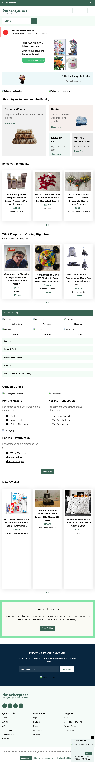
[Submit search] (34, 21)
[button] (46, 225)
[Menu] (90, 10)
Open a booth (54, 619)
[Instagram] (21, 705)
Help (89, 3)
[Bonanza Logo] (15, 11)
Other (16, 291)
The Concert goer (15, 461)
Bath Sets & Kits (16, 212)
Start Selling (47, 628)
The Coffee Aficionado (17, 424)
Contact (5, 739)
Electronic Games (47, 289)
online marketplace (28, 616)
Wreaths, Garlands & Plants (78, 212)
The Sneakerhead (61, 420)
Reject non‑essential (43, 758)
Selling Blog (7, 730)
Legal (35, 718)
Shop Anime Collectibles (35, 60)
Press (35, 726)
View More (47, 471)
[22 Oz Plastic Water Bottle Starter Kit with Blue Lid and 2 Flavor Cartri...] (16, 539)
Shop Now (10, 123)
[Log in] (82, 10)
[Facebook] (4, 705)
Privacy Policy (70, 726)
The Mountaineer (14, 457)
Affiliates (5, 722)
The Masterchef (14, 420)
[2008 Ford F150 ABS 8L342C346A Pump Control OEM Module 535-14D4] (47, 539)
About (4, 718)
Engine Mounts (78, 292)
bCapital (36, 734)
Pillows (78, 533)
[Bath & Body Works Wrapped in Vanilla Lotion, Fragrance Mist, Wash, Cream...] (16, 195)
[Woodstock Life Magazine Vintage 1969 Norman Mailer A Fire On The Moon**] (16, 271)
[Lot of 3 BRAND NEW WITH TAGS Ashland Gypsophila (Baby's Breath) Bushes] (78, 195)
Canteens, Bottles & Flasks (16, 533)
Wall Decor (47, 208)
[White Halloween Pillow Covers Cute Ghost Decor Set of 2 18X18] (78, 539)
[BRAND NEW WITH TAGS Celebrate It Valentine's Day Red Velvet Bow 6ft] (47, 195)
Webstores (37, 730)
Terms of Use (69, 730)
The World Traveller (16, 453)
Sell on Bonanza (9, 3)
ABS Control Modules (47, 528)
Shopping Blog (8, 734)
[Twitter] (10, 705)
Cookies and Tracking (73, 722)
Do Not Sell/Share (65, 758)
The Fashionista (60, 424)
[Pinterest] (15, 705)
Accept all (25, 758)
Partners (36, 722)
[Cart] (75, 10)
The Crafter (12, 416)
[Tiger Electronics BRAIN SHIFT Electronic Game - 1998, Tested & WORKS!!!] (47, 271)
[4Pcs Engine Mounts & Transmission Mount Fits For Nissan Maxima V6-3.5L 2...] (78, 271)
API (3, 726)
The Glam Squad (61, 416)
